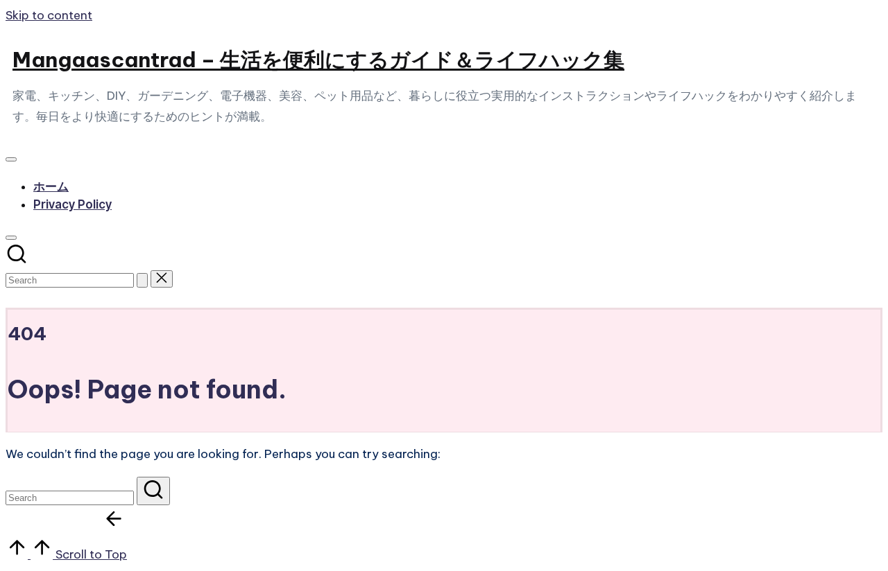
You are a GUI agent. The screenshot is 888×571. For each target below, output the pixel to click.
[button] (142, 280)
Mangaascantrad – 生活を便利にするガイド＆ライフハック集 (318, 59)
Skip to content (49, 15)
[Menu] (11, 159)
